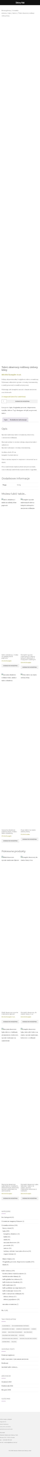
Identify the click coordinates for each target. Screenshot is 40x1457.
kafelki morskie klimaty (10, 1276)
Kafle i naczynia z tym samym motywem (15, 1359)
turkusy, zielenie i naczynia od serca (16, 1251)
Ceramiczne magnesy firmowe (12, 1221)
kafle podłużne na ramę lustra (13, 1288)
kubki (5, 1237)
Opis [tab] (5, 420)
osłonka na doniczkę (9, 1335)
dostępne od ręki (22, 410)
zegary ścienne (9, 1254)
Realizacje (5, 1363)
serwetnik (6, 1341)
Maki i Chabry (7, 1259)
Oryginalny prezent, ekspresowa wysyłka (17, 1262)
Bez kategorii (6, 1217)
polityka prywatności (6, 1429)
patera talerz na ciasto (28, 1338)
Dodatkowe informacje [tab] (18, 420)
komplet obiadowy (23, 1329)
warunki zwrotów (5, 1426)
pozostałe (7, 1245)
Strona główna (6, 10)
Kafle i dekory (6, 1271)
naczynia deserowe (10, 1242)
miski (5, 1240)
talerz (4, 413)
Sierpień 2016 (6, 1390)
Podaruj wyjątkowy (8, 1355)
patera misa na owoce (10, 1338)
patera (21, 1335)
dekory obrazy (9, 1296)
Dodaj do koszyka (22, 401)
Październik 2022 (7, 1386)
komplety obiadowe (10, 1234)
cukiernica (6, 1325)
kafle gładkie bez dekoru (11, 1279)
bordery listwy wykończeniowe (13, 1273)
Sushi (4, 1265)
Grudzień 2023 (6, 1382)
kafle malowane (8, 1285)
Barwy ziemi (7, 1228)
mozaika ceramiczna (9, 1304)
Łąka (9, 13)
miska (4, 1332)
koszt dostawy (4, 1424)
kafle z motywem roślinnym (12, 1294)
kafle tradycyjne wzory (10, 1291)
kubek (34, 1329)
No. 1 (3, 1310)
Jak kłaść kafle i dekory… (10, 1367)
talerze (15, 13)
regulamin (3, 1421)
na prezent (33, 410)
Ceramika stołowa (8, 1225)
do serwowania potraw (20, 1325)
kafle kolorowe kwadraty (11, 1282)
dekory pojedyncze (10, 1299)
